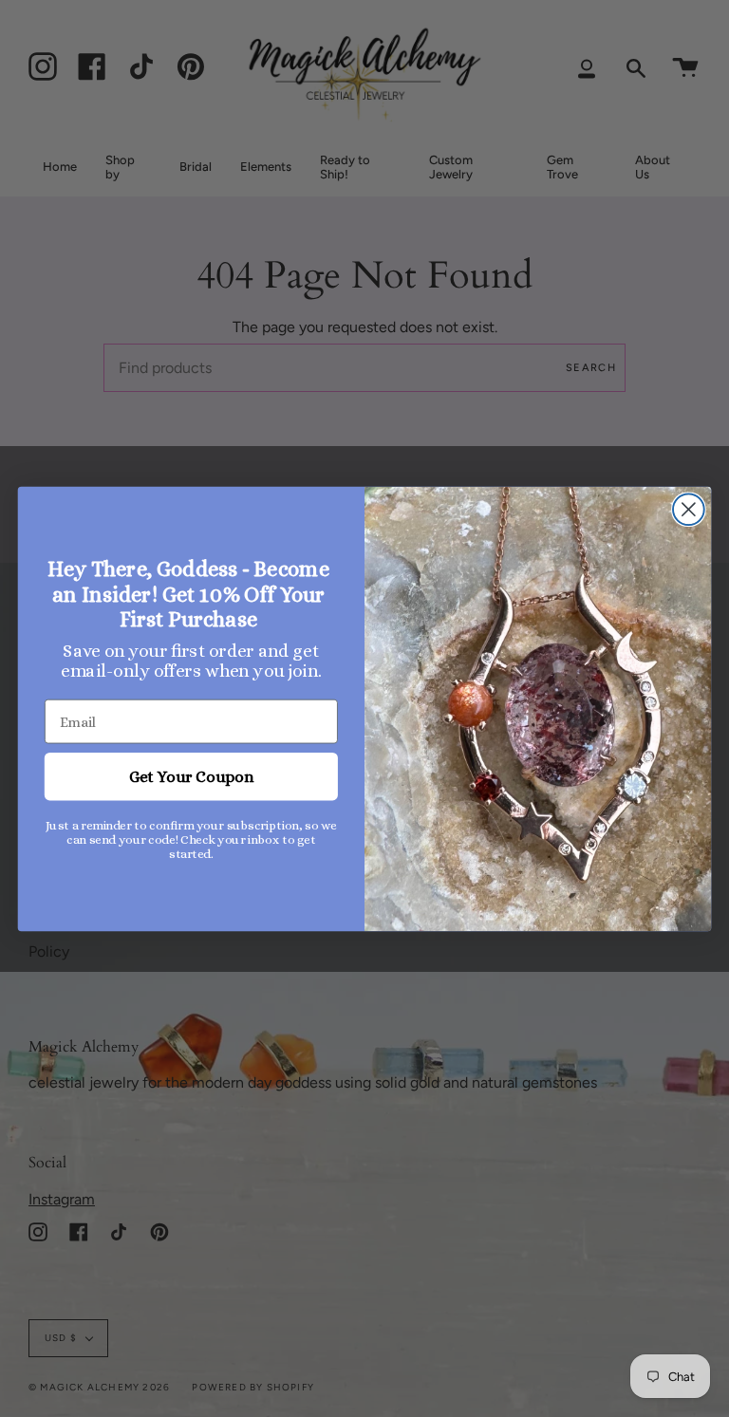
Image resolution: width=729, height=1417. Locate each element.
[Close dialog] (688, 509)
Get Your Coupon (191, 776)
